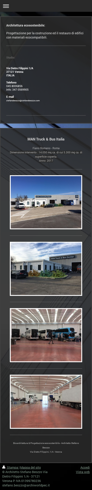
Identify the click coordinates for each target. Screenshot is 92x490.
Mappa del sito (30, 467)
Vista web (83, 472)
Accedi (85, 467)
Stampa (12, 467)
